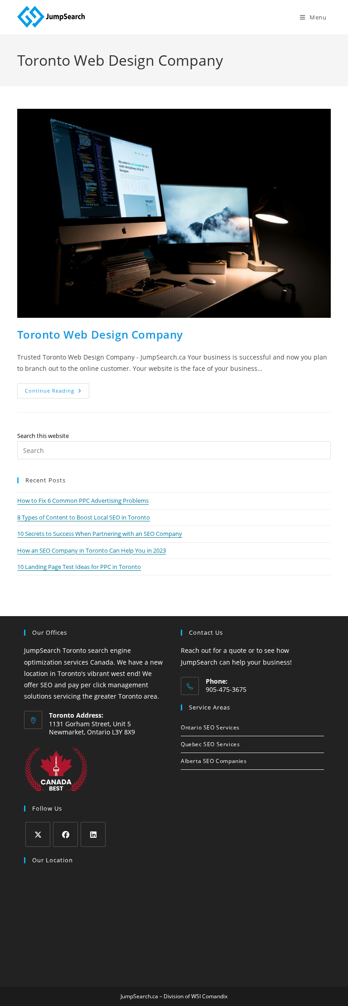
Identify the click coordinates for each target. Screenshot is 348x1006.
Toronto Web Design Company (100, 334)
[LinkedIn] (93, 834)
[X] (37, 834)
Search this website (43, 436)
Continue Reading (57, 392)
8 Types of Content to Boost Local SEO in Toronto (83, 517)
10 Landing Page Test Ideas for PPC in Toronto (79, 567)
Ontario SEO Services (210, 727)
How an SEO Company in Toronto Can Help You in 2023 (91, 550)
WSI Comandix (209, 996)
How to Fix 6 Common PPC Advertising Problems (83, 500)
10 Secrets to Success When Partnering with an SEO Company (99, 534)
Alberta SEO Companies (214, 761)
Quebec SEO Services (210, 744)
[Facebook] (65, 834)
